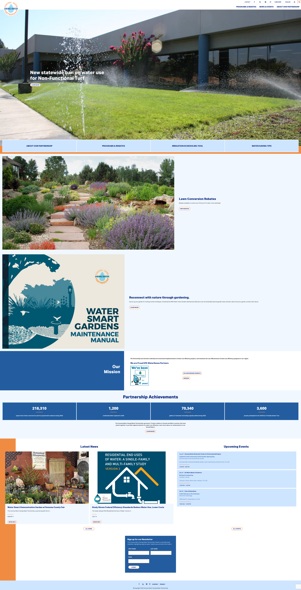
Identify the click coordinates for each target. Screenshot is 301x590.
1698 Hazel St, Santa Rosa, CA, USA (189, 499)
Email (130, 557)
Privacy (162, 584)
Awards (186, 378)
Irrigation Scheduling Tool (187, 146)
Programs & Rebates (246, 7)
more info (12, 522)
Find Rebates (184, 208)
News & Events (266, 7)
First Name (132, 549)
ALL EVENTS (237, 529)
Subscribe (278, 2)
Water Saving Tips (262, 146)
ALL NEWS (89, 529)
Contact (247, 2)
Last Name (154, 549)
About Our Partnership (288, 7)
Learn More (134, 307)
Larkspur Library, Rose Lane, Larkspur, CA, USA (193, 480)
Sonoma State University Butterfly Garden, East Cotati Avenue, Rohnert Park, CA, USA (204, 462)
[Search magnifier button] (299, 2)
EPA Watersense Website (192, 373)
